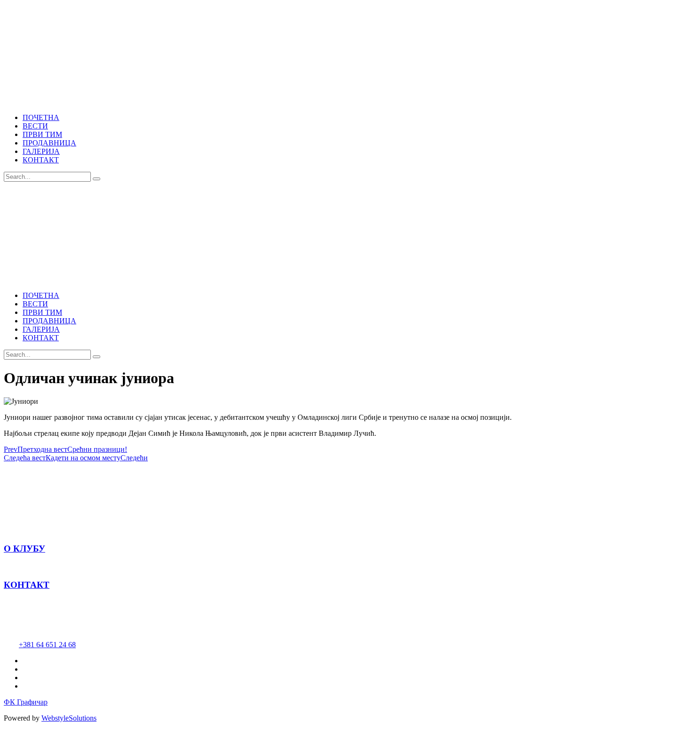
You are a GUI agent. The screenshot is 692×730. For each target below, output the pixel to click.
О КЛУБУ (24, 549)
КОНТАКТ (26, 585)
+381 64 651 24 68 (47, 645)
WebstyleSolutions (69, 718)
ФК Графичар (26, 702)
